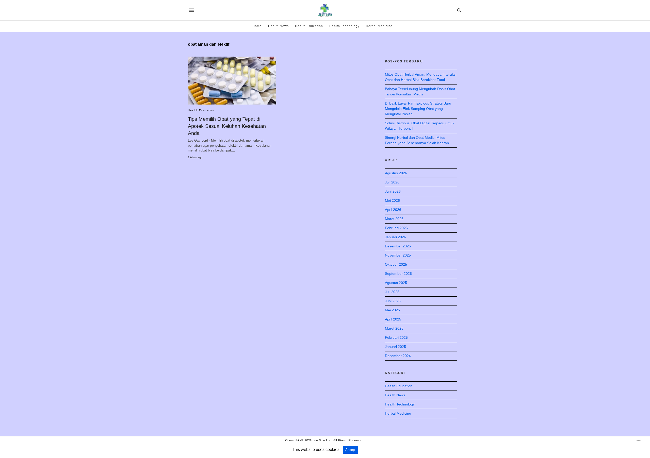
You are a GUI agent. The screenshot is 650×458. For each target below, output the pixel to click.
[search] (459, 10)
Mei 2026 (392, 200)
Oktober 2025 (396, 264)
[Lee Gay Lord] (325, 10)
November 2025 (398, 255)
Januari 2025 (395, 347)
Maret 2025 (394, 328)
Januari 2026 (395, 237)
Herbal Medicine (379, 26)
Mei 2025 (392, 310)
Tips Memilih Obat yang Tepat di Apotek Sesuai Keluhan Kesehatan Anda (227, 126)
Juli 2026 (392, 182)
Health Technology (344, 26)
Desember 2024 (398, 356)
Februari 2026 (396, 228)
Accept (350, 450)
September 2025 (398, 274)
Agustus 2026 (396, 173)
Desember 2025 (398, 246)
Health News (278, 26)
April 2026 (393, 210)
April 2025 (393, 319)
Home (257, 26)
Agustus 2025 (396, 283)
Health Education (309, 26)
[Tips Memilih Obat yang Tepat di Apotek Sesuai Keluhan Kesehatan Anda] (232, 81)
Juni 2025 (393, 301)
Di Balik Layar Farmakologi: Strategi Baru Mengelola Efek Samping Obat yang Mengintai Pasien (418, 108)
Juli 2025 (392, 292)
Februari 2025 (396, 337)
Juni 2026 (393, 191)
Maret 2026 (394, 219)
